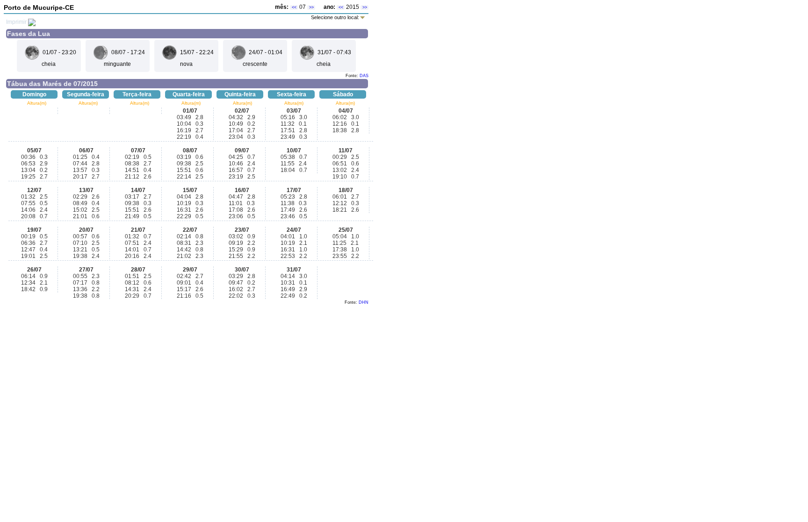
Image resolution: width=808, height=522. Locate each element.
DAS (364, 75)
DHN (363, 302)
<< (294, 7)
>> (311, 7)
